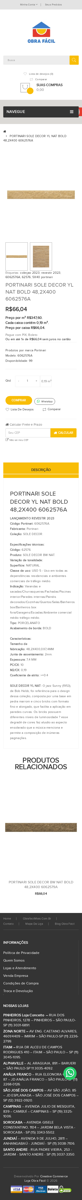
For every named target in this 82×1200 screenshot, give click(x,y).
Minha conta (28, 4)
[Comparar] (68, 894)
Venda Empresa (15, 976)
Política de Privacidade (21, 953)
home (7, 918)
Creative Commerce (54, 1176)
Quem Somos (13, 961)
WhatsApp (46, 401)
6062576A (12, 277)
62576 (26, 277)
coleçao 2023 (30, 273)
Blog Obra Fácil (65, 924)
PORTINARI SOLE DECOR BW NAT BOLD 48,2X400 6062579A (41, 884)
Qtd (8, 380)
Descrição (41, 470)
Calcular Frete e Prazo (25, 425)
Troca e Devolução (18, 991)
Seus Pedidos (53, 4)
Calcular (65, 433)
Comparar (54, 409)
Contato (8, 924)
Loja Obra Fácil (35, 1181)
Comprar (19, 400)
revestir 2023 (51, 273)
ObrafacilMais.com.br (37, 918)
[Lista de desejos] (61, 894)
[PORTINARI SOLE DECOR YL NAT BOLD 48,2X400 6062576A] (16, 256)
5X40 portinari (42, 277)
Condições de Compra (21, 983)
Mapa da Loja (34, 924)
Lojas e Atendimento (19, 968)
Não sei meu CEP (18, 440)
